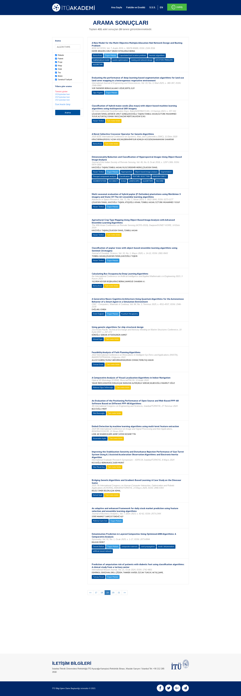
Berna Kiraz (97, 55)
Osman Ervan (98, 364)
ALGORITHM (98, 64)
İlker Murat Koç (99, 467)
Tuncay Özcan (98, 577)
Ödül (60, 69)
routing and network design (141, 60)
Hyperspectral (126, 172)
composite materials (129, 546)
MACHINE (160, 181)
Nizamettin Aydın (99, 438)
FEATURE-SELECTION (141, 176)
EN (161, 7)
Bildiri (60, 76)
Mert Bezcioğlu (99, 413)
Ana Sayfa (116, 7)
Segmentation (166, 172)
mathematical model (101, 60)
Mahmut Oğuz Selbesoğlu (103, 387)
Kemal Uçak (97, 495)
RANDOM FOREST (160, 176)
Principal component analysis (104, 176)
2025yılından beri (62, 97)
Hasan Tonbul (98, 121)
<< (90, 592)
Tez (59, 72)
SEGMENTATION (99, 181)
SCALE (123, 181)
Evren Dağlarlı (98, 314)
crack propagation (148, 546)
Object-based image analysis (146, 172)
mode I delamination (166, 546)
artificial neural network (102, 551)
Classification (124, 176)
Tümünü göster (61, 91)
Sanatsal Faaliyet (65, 79)
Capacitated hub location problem (132, 55)
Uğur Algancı (98, 92)
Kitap (60, 65)
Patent (60, 58)
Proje (60, 62)
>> (125, 592)
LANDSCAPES (134, 181)
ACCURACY (113, 181)
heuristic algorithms (157, 55)
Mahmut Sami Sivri (100, 521)
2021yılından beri (62, 100)
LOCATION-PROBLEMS (164, 60)
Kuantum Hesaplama (129, 314)
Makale (61, 55)
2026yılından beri (62, 94)
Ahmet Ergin (98, 339)
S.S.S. (152, 7)
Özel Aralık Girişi (62, 104)
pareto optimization (120, 60)
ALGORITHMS (148, 181)
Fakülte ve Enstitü (135, 7)
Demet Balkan (98, 546)
